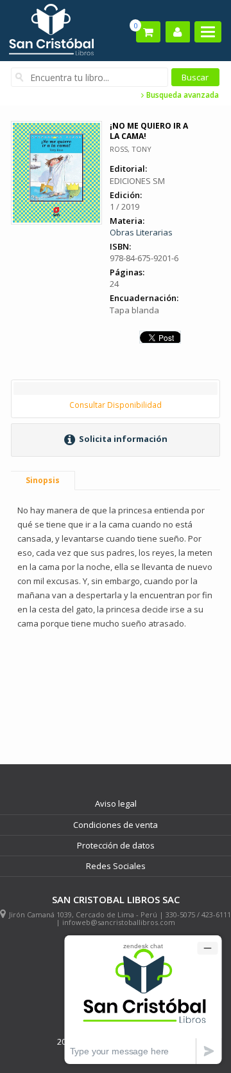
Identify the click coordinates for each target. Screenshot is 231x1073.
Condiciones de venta (115, 824)
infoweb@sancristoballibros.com (118, 922)
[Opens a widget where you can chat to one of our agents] (143, 999)
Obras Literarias (141, 232)
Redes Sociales (116, 866)
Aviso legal (116, 803)
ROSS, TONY (130, 149)
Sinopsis (43, 480)
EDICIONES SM (137, 181)
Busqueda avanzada (181, 95)
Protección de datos (116, 845)
